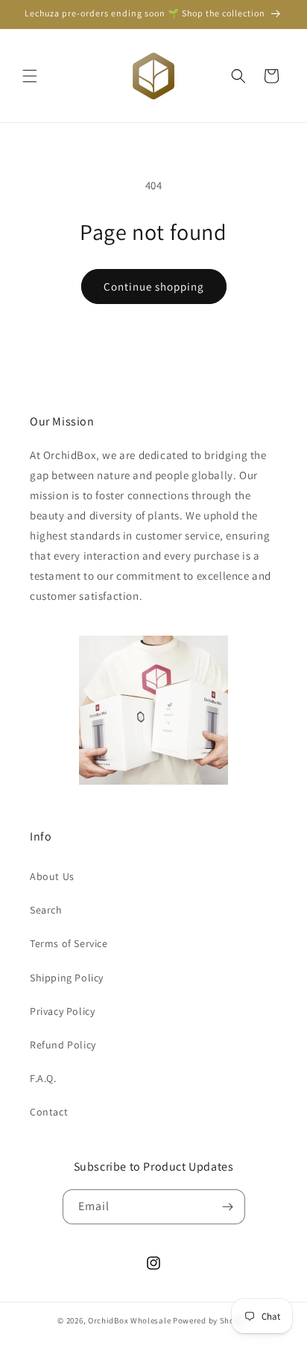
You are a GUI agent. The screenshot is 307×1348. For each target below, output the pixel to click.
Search (46, 910)
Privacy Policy (62, 1011)
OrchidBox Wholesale (129, 1320)
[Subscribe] (228, 1206)
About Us (52, 876)
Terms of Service (69, 943)
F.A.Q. (43, 1078)
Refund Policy (63, 1044)
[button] (29, 76)
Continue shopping (154, 286)
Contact (49, 1111)
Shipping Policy (67, 977)
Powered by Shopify (211, 1320)
